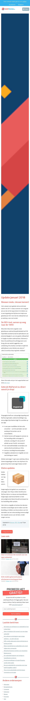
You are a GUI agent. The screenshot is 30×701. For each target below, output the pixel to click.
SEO (16, 522)
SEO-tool (6, 383)
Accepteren (12, 4)
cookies (24, 1)
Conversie (6, 689)
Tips (19, 522)
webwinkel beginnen (17, 605)
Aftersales (6, 684)
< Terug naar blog (7, 532)
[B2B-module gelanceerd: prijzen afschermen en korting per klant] (15, 568)
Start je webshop (15, 614)
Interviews (6, 692)
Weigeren (21, 4)
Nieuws (12, 522)
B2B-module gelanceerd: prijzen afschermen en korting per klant (11, 578)
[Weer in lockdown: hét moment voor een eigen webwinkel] (15, 546)
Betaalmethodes (8, 687)
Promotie (6, 696)
